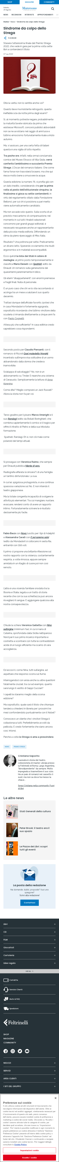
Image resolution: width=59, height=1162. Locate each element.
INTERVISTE (29, 14)
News (7, 747)
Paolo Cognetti (16, 318)
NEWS (5, 14)
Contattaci (29, 902)
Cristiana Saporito (29, 756)
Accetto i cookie (29, 1157)
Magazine (8, 1038)
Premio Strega (19, 747)
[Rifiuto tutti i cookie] (55, 1098)
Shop (6, 1034)
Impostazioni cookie (29, 1150)
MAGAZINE (29, 2)
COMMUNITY (49, 2)
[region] (29, 1128)
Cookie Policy (20, 1144)
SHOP (10, 2)
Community (9, 1042)
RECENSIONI (16, 14)
